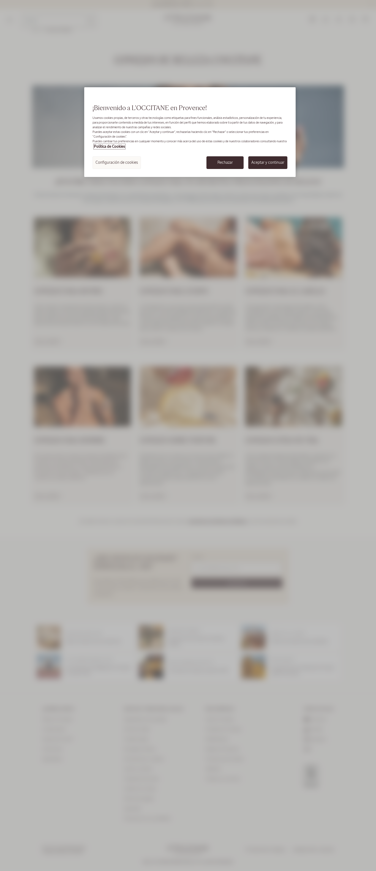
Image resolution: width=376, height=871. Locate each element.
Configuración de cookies (117, 162)
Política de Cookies (109, 146)
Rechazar (225, 162)
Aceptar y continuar (267, 162)
